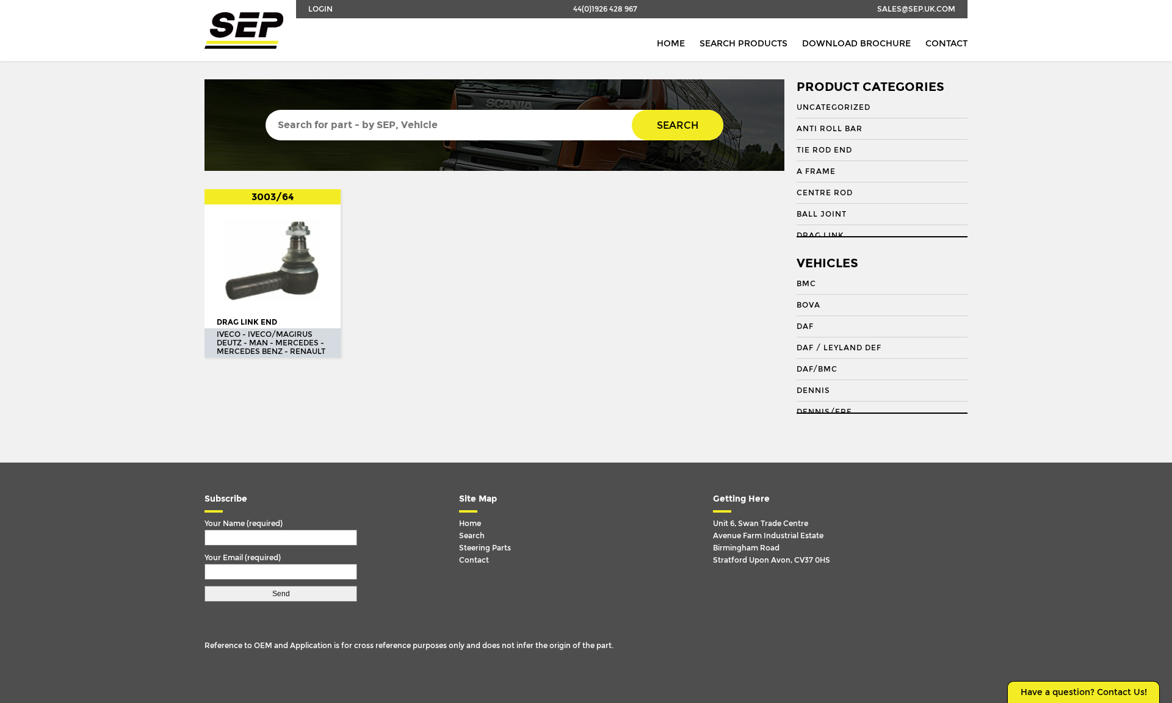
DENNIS (813, 390)
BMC (806, 283)
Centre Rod (825, 193)
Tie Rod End (824, 150)
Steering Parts (485, 548)
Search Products (743, 43)
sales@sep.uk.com (916, 9)
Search (677, 125)
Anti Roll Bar (830, 128)
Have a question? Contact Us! (1084, 692)
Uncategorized (833, 107)
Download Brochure (856, 43)
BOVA (808, 305)
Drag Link (820, 235)
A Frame (816, 171)
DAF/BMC (817, 369)
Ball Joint (822, 214)
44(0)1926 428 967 (605, 9)
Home (671, 43)
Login (320, 9)
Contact (946, 43)
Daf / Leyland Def (839, 348)
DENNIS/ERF (824, 412)
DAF (805, 326)
